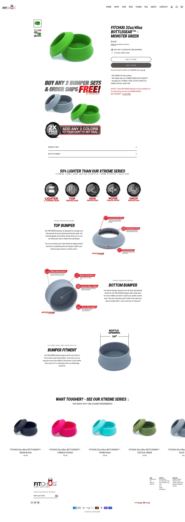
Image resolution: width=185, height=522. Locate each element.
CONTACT (163, 7)
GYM (124, 7)
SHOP (116, 7)
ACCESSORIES (162, 489)
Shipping (113, 44)
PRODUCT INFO (53, 147)
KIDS (131, 7)
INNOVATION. (153, 479)
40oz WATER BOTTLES (164, 482)
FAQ (146, 7)
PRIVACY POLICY (176, 481)
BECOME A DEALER (177, 479)
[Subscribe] (56, 496)
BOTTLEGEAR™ (162, 479)
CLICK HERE (127, 94)
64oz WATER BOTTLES (164, 481)
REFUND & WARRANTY (178, 484)
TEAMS (139, 7)
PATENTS (175, 486)
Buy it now (131, 65)
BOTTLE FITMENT (54, 154)
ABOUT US (152, 482)
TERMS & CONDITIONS (178, 482)
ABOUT (154, 7)
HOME (108, 7)
